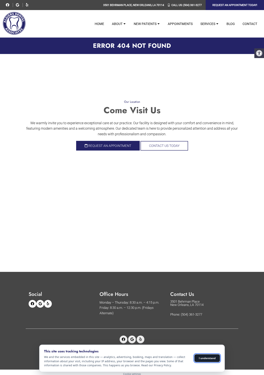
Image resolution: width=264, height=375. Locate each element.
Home (99, 24)
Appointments (180, 24)
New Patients (145, 24)
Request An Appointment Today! (234, 5)
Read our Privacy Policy (156, 365)
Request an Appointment (109, 146)
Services (207, 24)
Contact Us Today (164, 146)
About (117, 24)
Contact (250, 24)
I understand (207, 358)
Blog (231, 24)
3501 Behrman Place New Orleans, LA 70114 (187, 303)
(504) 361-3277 (192, 5)
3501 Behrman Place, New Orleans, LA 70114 (133, 5)
